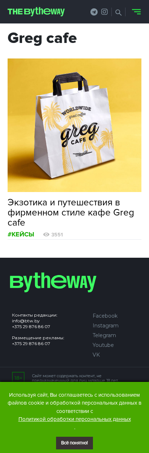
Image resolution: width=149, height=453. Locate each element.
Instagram (106, 325)
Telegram (104, 335)
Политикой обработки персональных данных (74, 419)
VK (96, 355)
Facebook (105, 316)
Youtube (103, 345)
